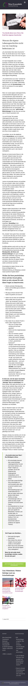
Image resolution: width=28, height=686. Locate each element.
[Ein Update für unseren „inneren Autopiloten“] (8, 599)
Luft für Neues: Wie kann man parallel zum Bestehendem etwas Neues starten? (20, 660)
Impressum (22, 682)
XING (4, 654)
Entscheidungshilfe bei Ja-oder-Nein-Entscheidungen (19, 589)
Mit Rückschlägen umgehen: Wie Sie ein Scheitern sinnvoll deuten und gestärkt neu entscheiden (20, 645)
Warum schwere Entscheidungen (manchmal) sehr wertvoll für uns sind (20, 671)
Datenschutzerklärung (14, 683)
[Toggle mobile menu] (25, 2)
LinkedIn (9, 654)
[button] (3, 683)
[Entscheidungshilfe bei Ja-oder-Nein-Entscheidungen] (20, 582)
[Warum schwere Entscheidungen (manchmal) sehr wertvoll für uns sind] (8, 582)
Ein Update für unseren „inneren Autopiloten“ (6, 607)
